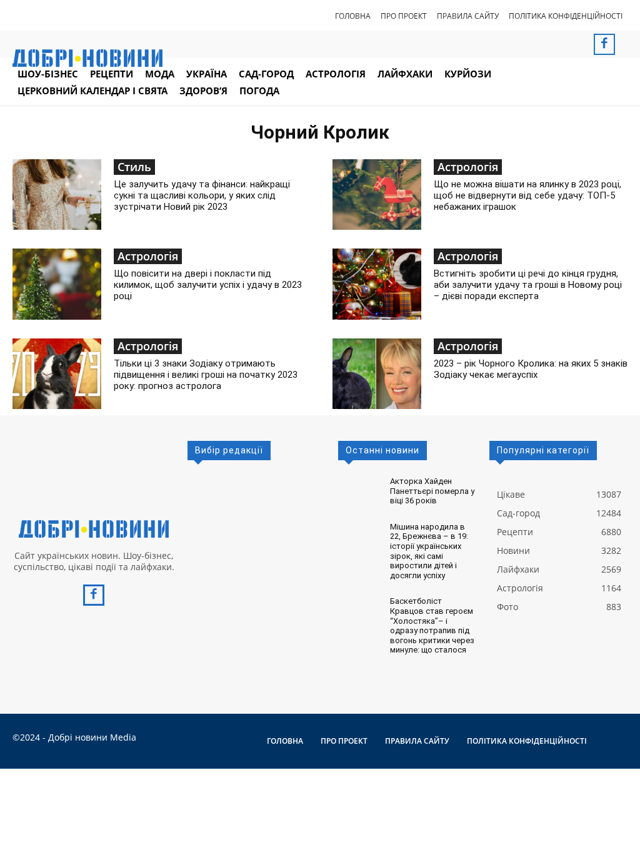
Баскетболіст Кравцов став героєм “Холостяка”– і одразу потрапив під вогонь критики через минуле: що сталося (432, 625)
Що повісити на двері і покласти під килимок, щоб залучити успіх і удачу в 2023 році (208, 285)
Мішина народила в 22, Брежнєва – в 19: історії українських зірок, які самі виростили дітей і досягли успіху (429, 551)
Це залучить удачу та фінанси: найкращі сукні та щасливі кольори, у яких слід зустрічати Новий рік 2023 (202, 195)
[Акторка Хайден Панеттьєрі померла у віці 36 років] (358, 488)
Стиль (134, 166)
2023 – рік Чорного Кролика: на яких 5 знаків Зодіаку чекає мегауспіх (531, 369)
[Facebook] (604, 44)
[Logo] (93, 529)
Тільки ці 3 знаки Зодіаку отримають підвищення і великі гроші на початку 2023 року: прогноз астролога (206, 375)
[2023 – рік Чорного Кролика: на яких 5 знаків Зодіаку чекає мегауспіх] (376, 373)
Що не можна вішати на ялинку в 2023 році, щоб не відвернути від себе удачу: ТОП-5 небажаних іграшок (527, 195)
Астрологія (468, 166)
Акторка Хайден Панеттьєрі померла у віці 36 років (432, 490)
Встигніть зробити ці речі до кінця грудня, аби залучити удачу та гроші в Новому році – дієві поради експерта (528, 285)
